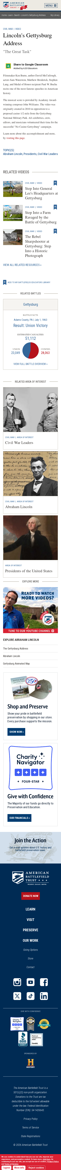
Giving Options (30, 949)
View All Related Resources (21, 265)
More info (19, 1167)
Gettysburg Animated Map (16, 663)
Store (35, 959)
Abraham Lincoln (12, 154)
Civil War (8, 29)
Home (17, 5)
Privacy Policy (31, 1118)
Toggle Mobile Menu (51, 5)
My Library (55, 15)
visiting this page (15, 138)
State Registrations (30, 1136)
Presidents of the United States (28, 570)
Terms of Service (30, 1127)
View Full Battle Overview (30, 364)
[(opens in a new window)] (30, 610)
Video (18, 29)
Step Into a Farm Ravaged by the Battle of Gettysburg (41, 217)
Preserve (30, 930)
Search (17, 15)
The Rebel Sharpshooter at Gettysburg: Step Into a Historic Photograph (38, 246)
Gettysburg (30, 304)
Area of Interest (25, 437)
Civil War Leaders (48, 154)
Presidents (30, 154)
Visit (30, 920)
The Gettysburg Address (15, 648)
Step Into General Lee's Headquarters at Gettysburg (41, 193)
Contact (30, 967)
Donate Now (30, 896)
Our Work (30, 940)
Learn (10, 15)
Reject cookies (36, 1167)
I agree (6, 1167)
